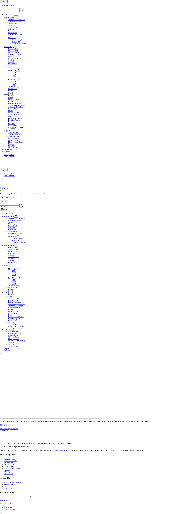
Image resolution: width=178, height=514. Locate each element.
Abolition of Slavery (19, 43)
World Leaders (13, 51)
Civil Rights (16, 42)
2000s (14, 72)
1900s (14, 74)
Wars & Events (9, 18)
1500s (14, 85)
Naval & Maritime (14, 109)
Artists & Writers (13, 58)
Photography (12, 122)
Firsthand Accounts (14, 103)
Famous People (9, 47)
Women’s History (14, 99)
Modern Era (12, 70)
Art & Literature (13, 114)
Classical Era (12, 89)
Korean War (12, 31)
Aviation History (13, 136)
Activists (11, 56)
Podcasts (7, 151)
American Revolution (15, 21)
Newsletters (8, 149)
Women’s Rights (17, 40)
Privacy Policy (9, 155)
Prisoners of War (13, 101)
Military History (13, 112)
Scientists (11, 62)
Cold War (11, 29)
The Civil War (13, 23)
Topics (6, 94)
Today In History (9, 14)
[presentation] (16, 17)
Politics (10, 111)
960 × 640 (3, 425)
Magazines (7, 131)
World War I (12, 25)
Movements (12, 38)
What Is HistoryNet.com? (12, 482)
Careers (6, 486)
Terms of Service (9, 157)
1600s (14, 83)
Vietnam (11, 144)
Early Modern (12, 79)
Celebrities (11, 60)
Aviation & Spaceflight (15, 107)
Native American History (16, 127)
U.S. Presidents (13, 49)
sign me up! (4, 500)
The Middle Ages (14, 87)
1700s (14, 81)
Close (5, 2)
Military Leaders (13, 52)
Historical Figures (14, 120)
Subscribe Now (9, 5)
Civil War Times (13, 138)
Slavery (10, 98)
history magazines (62, 450)
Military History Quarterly (16, 142)
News (10, 116)
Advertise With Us (10, 484)
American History (14, 133)
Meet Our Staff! (9, 488)
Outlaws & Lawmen (15, 54)
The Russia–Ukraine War (16, 20)
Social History (13, 125)
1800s (14, 76)
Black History (12, 96)
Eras (5, 67)
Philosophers (12, 64)
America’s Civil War (15, 134)
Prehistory (11, 90)
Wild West (11, 124)
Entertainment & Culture (16, 118)
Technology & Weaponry (16, 105)
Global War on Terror (15, 34)
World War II (12, 27)
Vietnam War (12, 33)
